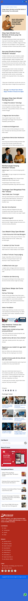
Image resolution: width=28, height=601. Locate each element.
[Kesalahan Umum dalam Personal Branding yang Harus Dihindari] (8, 400)
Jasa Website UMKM (8, 559)
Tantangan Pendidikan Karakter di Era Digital (6, 432)
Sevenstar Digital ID (14, 577)
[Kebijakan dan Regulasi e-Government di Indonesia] (8, 413)
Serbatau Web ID (7, 541)
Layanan (5, 532)
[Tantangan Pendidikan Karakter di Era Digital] (8, 426)
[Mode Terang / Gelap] (23, 1)
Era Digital (7, 7)
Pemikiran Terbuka (13, 7)
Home (3, 7)
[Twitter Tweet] (3, 390)
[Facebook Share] (6, 390)
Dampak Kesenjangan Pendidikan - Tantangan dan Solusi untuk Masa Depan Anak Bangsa (11, 497)
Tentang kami (6, 530)
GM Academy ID (7, 554)
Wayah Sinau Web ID (8, 556)
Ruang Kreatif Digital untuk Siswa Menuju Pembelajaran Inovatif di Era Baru (20, 406)
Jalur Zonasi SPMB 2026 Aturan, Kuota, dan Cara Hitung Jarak (10, 505)
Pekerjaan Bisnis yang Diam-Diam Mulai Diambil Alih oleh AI (10, 481)
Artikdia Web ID (6, 552)
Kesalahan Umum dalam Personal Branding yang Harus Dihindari (7, 406)
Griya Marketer (6, 548)
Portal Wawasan (7, 550)
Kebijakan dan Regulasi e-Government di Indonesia (7, 419)
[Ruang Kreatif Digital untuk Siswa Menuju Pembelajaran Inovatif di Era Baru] (20, 400)
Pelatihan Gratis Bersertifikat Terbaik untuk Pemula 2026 (11, 489)
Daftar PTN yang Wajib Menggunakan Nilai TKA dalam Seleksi (10, 474)
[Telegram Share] (8, 390)
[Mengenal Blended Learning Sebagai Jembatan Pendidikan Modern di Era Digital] (20, 426)
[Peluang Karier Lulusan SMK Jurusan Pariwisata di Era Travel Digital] (20, 413)
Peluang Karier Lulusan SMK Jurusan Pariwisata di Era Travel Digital (19, 419)
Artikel (4, 534)
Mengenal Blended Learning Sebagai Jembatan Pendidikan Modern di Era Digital (20, 433)
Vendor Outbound (7, 545)
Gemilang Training (7, 543)
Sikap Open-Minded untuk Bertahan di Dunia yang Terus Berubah (14, 10)
